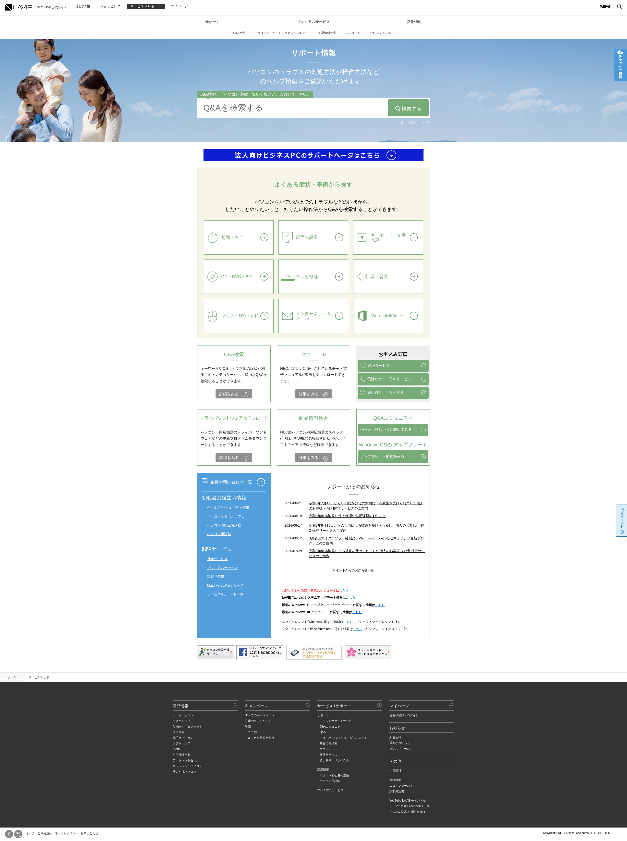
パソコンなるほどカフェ (226, 516)
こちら (344, 590)
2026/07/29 (293, 551)
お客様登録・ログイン (404, 715)
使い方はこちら (413, 122)
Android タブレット (187, 726)
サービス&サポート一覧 (225, 594)
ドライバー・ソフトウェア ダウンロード (282, 33)
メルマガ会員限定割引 (259, 738)
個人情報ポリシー (66, 833)
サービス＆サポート (145, 6)
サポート (212, 22)
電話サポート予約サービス (389, 379)
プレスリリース (399, 748)
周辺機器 (178, 732)
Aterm (177, 749)
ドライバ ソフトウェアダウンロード (343, 738)
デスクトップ (181, 721)
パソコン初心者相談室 (334, 775)
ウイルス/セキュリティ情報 (228, 507)
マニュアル (353, 33)
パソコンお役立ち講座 (224, 525)
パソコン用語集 (219, 534)
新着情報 (395, 737)
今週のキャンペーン (258, 721)
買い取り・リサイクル (385, 392)
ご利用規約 (44, 833)
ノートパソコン (183, 715)
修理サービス (379, 365)
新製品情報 (215, 577)
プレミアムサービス (313, 22)
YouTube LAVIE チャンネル (407, 800)
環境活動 (395, 780)
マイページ (179, 6)
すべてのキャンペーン (259, 715)
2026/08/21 (293, 503)
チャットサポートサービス (337, 721)
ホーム (11, 677)
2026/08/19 (293, 516)
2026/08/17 (293, 525)
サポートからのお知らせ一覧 (353, 570)
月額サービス (217, 559)
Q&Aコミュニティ (382, 33)
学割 (248, 726)
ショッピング (110, 6)
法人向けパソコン (184, 771)
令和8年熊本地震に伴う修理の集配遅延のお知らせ (347, 516)
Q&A (323, 732)
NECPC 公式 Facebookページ (409, 806)
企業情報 (395, 770)
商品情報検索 (327, 33)
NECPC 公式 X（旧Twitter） (408, 812)
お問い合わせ (89, 833)
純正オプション (183, 738)
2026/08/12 (293, 538)
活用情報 (414, 22)
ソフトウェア (181, 743)
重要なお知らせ (399, 743)
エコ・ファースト (401, 785)
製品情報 (83, 6)
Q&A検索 (239, 33)
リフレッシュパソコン (187, 766)
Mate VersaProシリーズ (225, 585)
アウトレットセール (186, 760)
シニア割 (251, 732)
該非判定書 (396, 791)
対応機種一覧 (181, 754)
